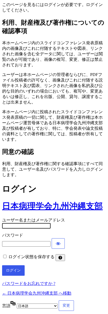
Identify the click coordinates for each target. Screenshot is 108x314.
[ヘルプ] (60, 257)
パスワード (12, 235)
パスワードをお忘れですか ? (28, 283)
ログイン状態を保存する (31, 257)
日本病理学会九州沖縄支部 (52, 206)
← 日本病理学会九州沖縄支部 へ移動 (36, 293)
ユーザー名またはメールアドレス (33, 220)
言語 (6, 306)
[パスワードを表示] (58, 243)
